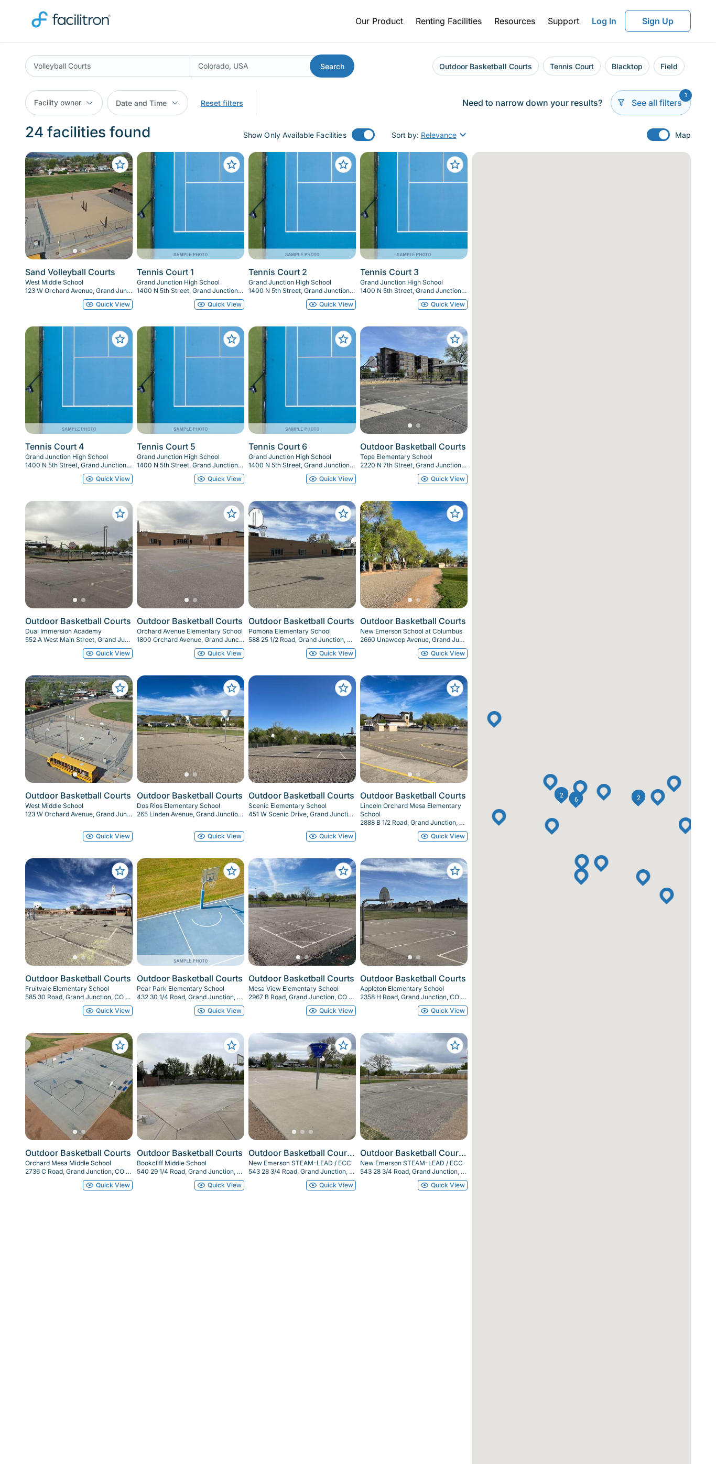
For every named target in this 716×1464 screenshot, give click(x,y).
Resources (514, 21)
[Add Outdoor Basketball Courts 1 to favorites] (343, 1045)
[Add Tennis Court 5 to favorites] (231, 339)
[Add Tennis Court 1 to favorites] (231, 164)
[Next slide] (115, 206)
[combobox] (107, 66)
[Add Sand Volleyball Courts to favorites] (120, 164)
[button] (562, 795)
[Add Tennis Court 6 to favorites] (343, 339)
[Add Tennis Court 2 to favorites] (343, 164)
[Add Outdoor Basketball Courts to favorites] (455, 339)
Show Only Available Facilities (294, 134)
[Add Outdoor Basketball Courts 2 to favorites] (455, 1045)
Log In (604, 21)
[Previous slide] (42, 206)
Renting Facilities (449, 21)
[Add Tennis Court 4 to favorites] (120, 339)
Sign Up (658, 21)
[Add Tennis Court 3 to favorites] (455, 164)
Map (683, 134)
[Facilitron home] (71, 31)
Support (563, 21)
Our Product (379, 21)
